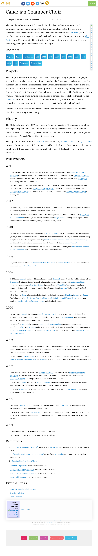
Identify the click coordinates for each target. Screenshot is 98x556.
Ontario (24, 295)
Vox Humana (82, 178)
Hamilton (68, 295)
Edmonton (14, 282)
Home (24, 538)
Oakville (54, 314)
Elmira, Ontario (70, 243)
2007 (63, 57)
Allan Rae (47, 240)
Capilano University (81, 175)
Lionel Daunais (70, 240)
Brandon (57, 324)
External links (36, 63)
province (9, 99)
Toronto (64, 317)
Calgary (64, 288)
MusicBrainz (24, 509)
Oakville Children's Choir (45, 298)
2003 (83, 57)
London (76, 295)
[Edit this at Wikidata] (13, 516)
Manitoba (25, 324)
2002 (9, 63)
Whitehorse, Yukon (17, 379)
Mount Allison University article (22, 469)
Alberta (22, 279)
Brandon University (46, 324)
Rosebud (56, 279)
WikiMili (6, 3)
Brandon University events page (22, 473)
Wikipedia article (58, 521)
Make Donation (16, 497)
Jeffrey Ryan (84, 240)
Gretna (84, 324)
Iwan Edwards (66, 141)
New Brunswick (36, 412)
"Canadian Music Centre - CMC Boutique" (28, 454)
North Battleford (16, 359)
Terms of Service (56, 538)
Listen (92, 3)
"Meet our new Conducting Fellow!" (25, 447)
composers (74, 33)
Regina (26, 359)
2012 (44, 57)
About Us (43, 538)
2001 (15, 63)
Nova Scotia (23, 389)
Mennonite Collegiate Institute (43, 263)
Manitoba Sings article (18, 466)
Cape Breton (71, 389)
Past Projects (28, 57)
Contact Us (33, 538)
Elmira (85, 295)
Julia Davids (86, 141)
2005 (77, 57)
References (24, 63)
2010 (50, 57)
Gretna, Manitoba (64, 263)
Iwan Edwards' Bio (17, 493)
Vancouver (64, 405)
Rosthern (32, 359)
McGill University (43, 382)
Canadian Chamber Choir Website (24, 461)
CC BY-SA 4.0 (49, 522)
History (18, 57)
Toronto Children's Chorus (76, 191)
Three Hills (62, 285)
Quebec (23, 382)
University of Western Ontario (44, 188)
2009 (57, 57)
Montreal (40, 141)
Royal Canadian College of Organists (31, 301)
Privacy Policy (71, 538)
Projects (10, 57)
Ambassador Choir (77, 282)
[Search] (47, 3)
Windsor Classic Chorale (19, 191)
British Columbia (26, 405)
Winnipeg (32, 327)
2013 (37, 57)
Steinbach (21, 327)
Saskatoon (43, 359)
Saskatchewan (29, 356)
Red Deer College (36, 285)
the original (54, 447)
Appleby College (29, 298)
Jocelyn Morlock (58, 240)
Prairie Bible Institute (18, 477)
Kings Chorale (59, 218)
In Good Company (52, 234)
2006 (70, 57)
